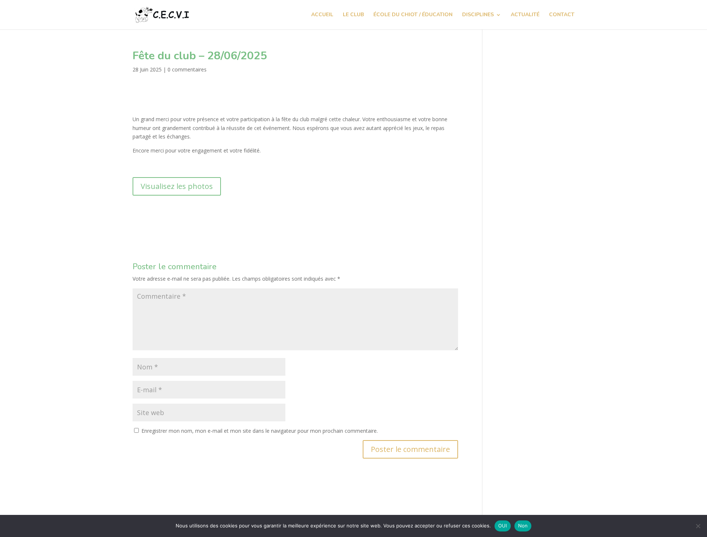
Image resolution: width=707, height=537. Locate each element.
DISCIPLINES (478, 15)
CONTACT (561, 15)
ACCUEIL (322, 15)
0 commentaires (187, 69)
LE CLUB (353, 15)
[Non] (697, 526)
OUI (502, 526)
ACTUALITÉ (525, 15)
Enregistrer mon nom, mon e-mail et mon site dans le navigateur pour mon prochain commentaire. (259, 430)
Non (523, 526)
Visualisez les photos (177, 186)
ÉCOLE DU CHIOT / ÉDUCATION (413, 15)
